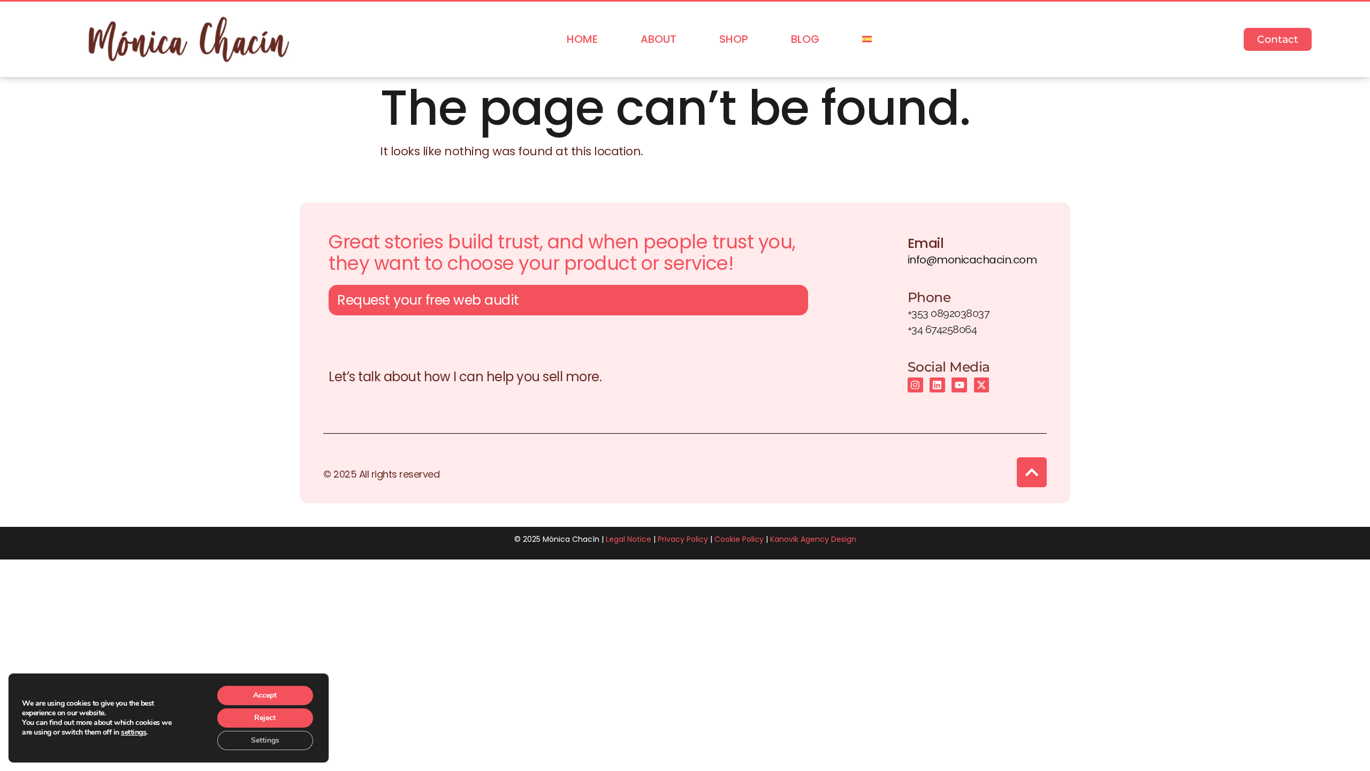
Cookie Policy (739, 539)
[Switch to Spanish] (867, 39)
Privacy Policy (683, 539)
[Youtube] (959, 385)
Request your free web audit (428, 300)
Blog (805, 39)
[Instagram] (915, 385)
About (658, 39)
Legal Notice (628, 539)
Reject (265, 718)
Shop (733, 39)
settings (133, 732)
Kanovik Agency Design (813, 539)
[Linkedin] (937, 385)
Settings (265, 740)
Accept (265, 695)
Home (582, 39)
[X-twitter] (982, 385)
